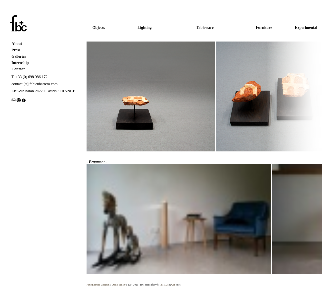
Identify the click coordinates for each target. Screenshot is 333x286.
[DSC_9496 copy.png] (126, 97)
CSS (173, 285)
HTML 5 (164, 285)
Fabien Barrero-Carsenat (98, 285)
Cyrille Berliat (118, 285)
